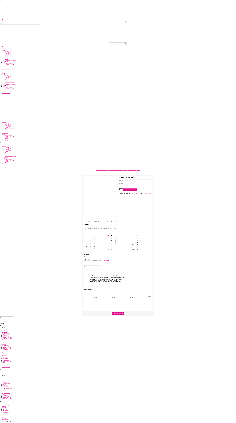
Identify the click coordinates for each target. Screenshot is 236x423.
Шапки (6, 55)
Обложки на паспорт (9, 57)
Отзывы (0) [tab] (105, 221)
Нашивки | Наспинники (10, 56)
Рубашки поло (5, 335)
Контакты (4, 67)
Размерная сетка (8, 63)
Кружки (6, 59)
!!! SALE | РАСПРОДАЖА (10, 60)
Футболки (7, 51)
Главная (4, 49)
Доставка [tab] (114, 221)
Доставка (7, 65)
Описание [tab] (87, 221)
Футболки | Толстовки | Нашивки (113, 170)
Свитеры (7, 53)
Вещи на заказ (5, 61)
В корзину (130, 189)
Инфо (3, 62)
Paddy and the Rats (126, 170)
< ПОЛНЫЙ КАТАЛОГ (118, 313)
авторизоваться (105, 260)
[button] (17, 71)
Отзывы (6, 66)
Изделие (121, 180)
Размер (121, 183)
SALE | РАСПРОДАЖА (7, 338)
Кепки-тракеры (8, 54)
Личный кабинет (6, 69)
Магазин (4, 50)
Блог (3, 356)
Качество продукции (9, 64)
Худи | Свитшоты (8, 52)
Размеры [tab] (96, 221)
